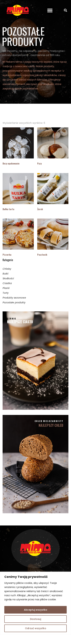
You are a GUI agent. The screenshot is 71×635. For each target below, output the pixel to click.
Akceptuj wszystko (35, 609)
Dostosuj (35, 619)
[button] (50, 10)
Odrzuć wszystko (35, 628)
